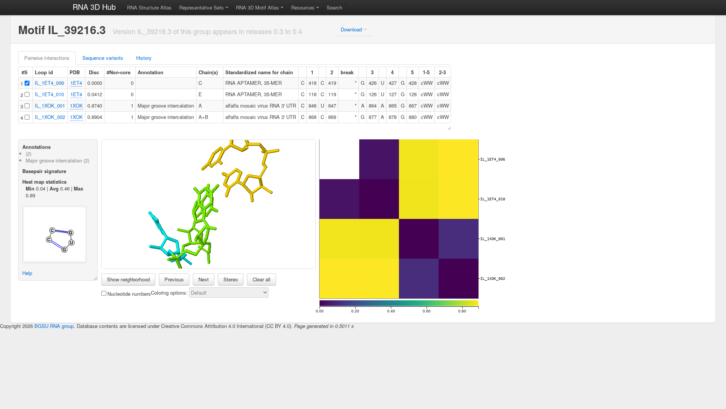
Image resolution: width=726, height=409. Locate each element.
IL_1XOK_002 (50, 116)
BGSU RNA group (54, 325)
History (144, 57)
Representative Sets (201, 7)
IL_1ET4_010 (49, 94)
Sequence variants (102, 57)
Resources (303, 7)
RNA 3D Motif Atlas (257, 7)
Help (27, 272)
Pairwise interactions (47, 57)
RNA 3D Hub (94, 6)
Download (351, 29)
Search (334, 7)
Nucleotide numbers (129, 293)
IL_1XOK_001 (50, 105)
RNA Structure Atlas (149, 7)
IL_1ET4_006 (49, 82)
